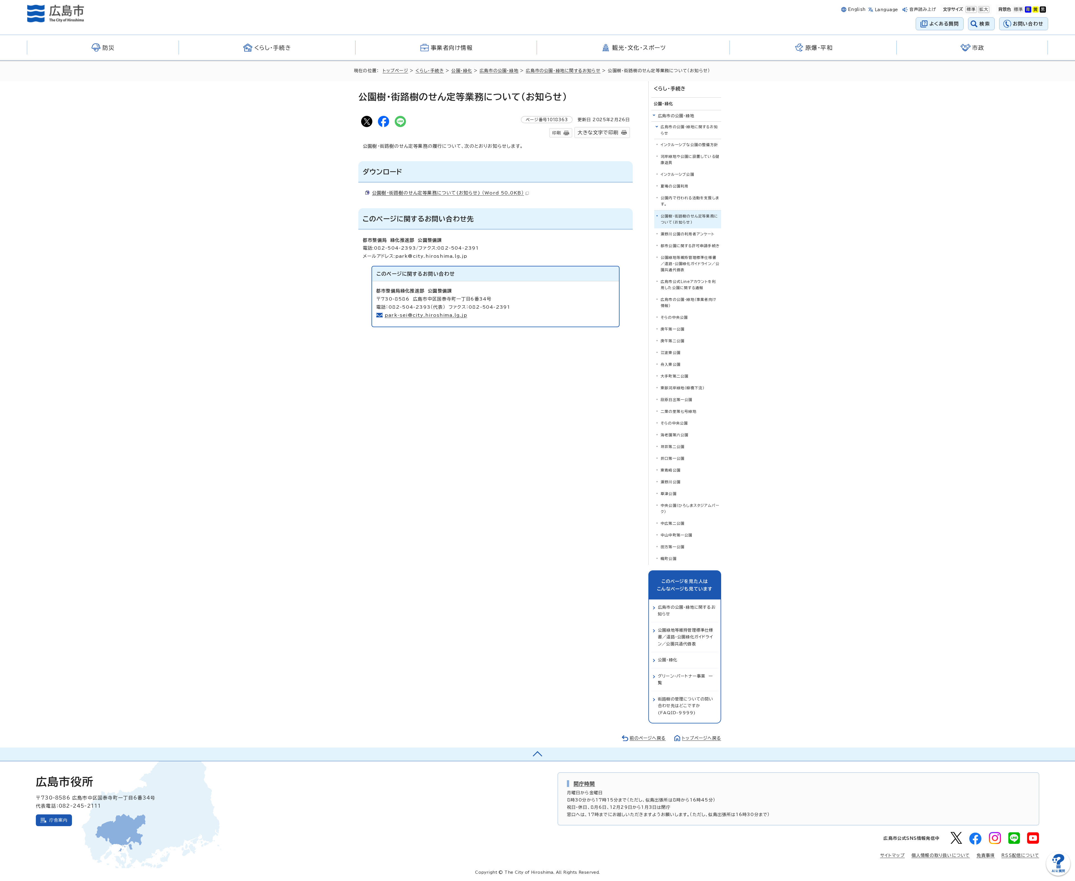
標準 (971, 9)
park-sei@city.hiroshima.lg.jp (426, 315)
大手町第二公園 (674, 376)
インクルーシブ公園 (677, 174)
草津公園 (669, 494)
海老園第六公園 (674, 435)
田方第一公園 (672, 547)
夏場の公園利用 (674, 186)
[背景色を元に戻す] (1018, 9)
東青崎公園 (671, 470)
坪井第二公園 (672, 447)
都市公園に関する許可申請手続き (690, 246)
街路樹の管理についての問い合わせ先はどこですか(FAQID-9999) (685, 706)
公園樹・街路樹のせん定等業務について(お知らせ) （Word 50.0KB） (448, 193)
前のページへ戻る (648, 738)
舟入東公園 (671, 364)
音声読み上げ (922, 9)
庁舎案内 (58, 820)
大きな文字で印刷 (598, 132)
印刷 (556, 133)
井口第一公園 (672, 458)
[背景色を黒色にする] (1043, 9)
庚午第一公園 (672, 329)
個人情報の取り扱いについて (941, 855)
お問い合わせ (1028, 23)
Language (886, 10)
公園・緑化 (461, 71)
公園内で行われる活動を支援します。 (690, 201)
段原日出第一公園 (677, 400)
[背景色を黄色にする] (1035, 9)
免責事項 (985, 855)
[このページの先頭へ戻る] (537, 754)
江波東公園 (671, 353)
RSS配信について (1020, 855)
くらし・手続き (429, 71)
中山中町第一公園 (677, 535)
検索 (985, 23)
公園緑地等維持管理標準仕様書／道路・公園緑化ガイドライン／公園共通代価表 (690, 264)
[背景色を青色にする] (1028, 9)
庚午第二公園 (672, 341)
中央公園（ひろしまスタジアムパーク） (690, 509)
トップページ (395, 71)
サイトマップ (892, 855)
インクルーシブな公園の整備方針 (689, 145)
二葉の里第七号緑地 (679, 411)
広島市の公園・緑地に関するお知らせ (563, 71)
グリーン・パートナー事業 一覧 (685, 679)
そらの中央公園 (674, 317)
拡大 (983, 9)
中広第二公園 (672, 523)
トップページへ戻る (701, 738)
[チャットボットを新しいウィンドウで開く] (1058, 874)
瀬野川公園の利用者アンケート (687, 234)
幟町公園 (669, 559)
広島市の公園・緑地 (499, 71)
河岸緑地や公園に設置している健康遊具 (690, 160)
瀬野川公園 (671, 482)
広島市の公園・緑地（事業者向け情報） (688, 303)
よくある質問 (944, 23)
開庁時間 (584, 783)
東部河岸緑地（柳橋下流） (682, 388)
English (857, 9)
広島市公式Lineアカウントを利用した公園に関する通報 (688, 285)
